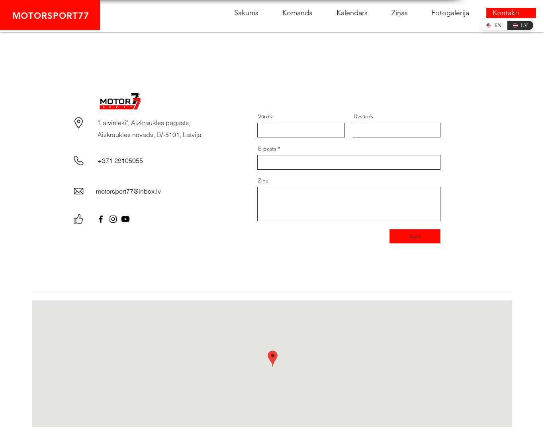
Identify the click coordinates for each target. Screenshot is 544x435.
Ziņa (263, 180)
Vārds (265, 116)
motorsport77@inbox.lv (128, 191)
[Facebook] (101, 219)
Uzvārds (363, 116)
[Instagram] (113, 219)
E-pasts (267, 148)
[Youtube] (125, 219)
